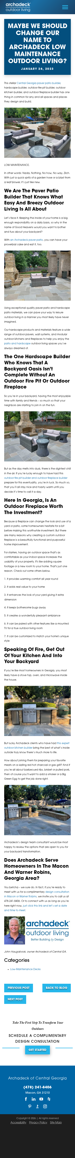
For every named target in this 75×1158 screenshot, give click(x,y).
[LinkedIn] (34, 1099)
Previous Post (18, 988)
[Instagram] (45, 1106)
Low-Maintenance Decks (25, 969)
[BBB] (37, 1106)
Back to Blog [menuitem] (56, 988)
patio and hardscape (17, 343)
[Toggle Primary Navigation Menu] (65, 7)
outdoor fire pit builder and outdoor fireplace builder (35, 478)
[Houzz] (49, 1099)
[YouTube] (41, 1099)
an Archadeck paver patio (26, 240)
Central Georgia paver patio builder (38, 83)
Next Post (15, 999)
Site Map (56, 1122)
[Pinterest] (30, 1106)
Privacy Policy (38, 1122)
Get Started (37, 1050)
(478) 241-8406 (37, 1087)
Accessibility (18, 1122)
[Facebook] (26, 1099)
